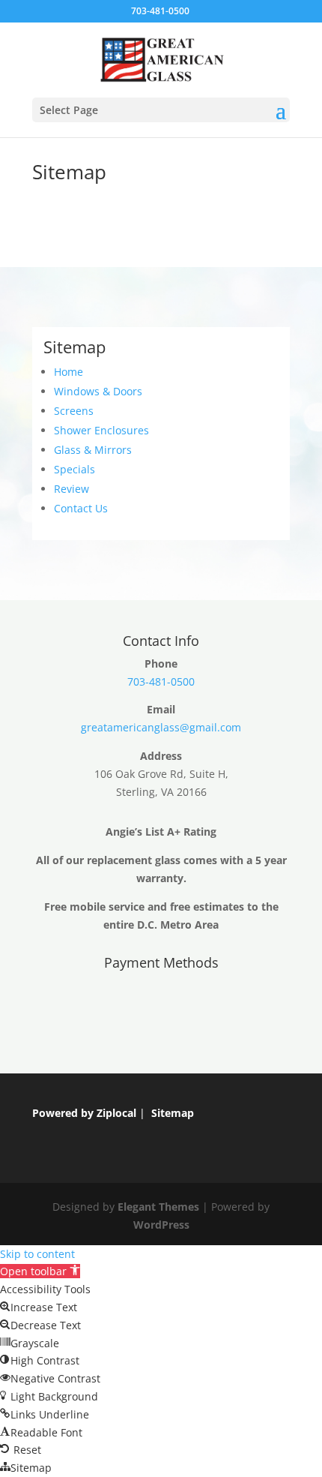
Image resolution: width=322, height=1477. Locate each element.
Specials (74, 469)
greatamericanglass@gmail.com (161, 727)
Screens (74, 411)
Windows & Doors (98, 391)
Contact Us (81, 508)
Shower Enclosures (101, 430)
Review (71, 489)
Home (68, 372)
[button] (40, 1271)
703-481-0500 (160, 11)
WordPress (161, 1224)
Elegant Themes (158, 1206)
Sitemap (172, 1113)
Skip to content (37, 1254)
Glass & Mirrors (93, 450)
